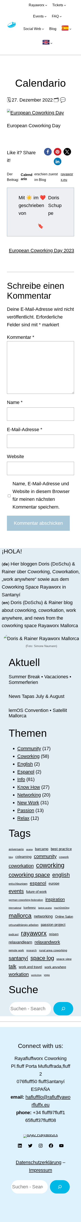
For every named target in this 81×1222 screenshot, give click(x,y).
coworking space (29, 875)
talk (12, 966)
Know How (28, 787)
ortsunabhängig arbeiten (23, 925)
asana (29, 849)
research (31, 950)
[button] (48, 151)
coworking (50, 865)
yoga (47, 975)
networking (43, 916)
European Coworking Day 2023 (41, 250)
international (15, 907)
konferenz (30, 907)
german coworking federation (26, 900)
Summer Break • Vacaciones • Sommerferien (40, 679)
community (45, 856)
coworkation (21, 866)
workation (19, 974)
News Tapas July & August (36, 696)
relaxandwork (47, 942)
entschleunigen (18, 883)
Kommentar (20, 337)
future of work (36, 892)
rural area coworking (53, 950)
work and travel (30, 967)
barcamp (41, 849)
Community (29, 748)
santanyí (18, 958)
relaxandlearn (20, 942)
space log (42, 958)
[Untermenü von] (66, 28)
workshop (36, 975)
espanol (38, 883)
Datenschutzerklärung (38, 1162)
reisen (54, 934)
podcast (14, 934)
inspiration (55, 899)
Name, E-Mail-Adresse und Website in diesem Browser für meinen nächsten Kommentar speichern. (41, 495)
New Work (28, 802)
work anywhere (55, 967)
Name (15, 402)
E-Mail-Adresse (24, 429)
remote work (16, 950)
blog (11, 857)
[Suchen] (63, 1008)
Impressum (40, 1170)
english (61, 875)
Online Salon (64, 916)
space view (63, 959)
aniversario (16, 849)
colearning (23, 857)
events (16, 891)
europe (54, 883)
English (25, 764)
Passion (25, 810)
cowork (64, 857)
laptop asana (45, 907)
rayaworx (34, 933)
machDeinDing (61, 907)
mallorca (20, 915)
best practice (61, 849)
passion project (53, 924)
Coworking (28, 756)
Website (15, 456)
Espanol (25, 771)
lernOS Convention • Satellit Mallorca (38, 713)
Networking (29, 795)
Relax (23, 818)
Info (21, 779)
